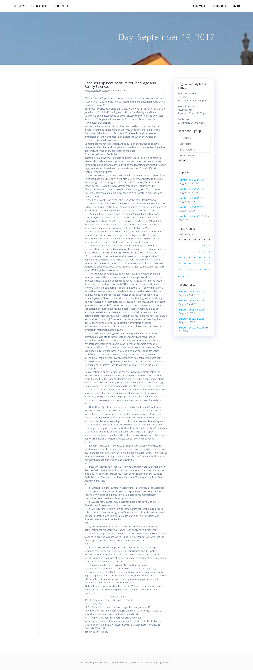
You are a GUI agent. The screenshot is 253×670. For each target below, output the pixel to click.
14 (200, 257)
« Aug (181, 276)
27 (195, 269)
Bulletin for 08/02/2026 (191, 207)
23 (210, 263)
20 (195, 263)
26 (190, 269)
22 (205, 263)
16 (210, 257)
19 (190, 263)
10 (180, 257)
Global (105, 90)
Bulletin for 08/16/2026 (191, 189)
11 (185, 257)
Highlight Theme (163, 662)
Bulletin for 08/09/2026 (191, 198)
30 (210, 269)
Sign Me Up (183, 160)
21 (200, 263)
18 (185, 263)
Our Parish (199, 6)
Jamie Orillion (93, 90)
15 (205, 257)
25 (185, 269)
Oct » (188, 276)
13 (195, 257)
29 (205, 269)
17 (180, 263)
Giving (237, 6)
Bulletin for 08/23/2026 (191, 180)
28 (200, 269)
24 (180, 269)
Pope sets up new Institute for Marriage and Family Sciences (120, 84)
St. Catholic (40, 6)
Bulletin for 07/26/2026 (191, 216)
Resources (219, 6)
